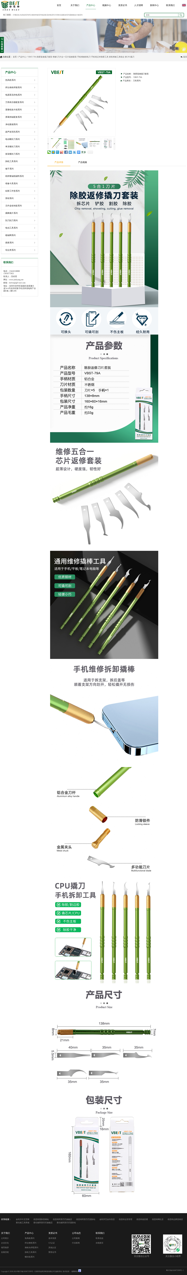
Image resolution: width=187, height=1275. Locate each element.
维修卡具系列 (11, 183)
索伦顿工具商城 (22, 1223)
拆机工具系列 (11, 161)
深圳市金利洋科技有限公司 (45, 1271)
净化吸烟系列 (11, 124)
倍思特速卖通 (142, 1219)
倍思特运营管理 (125, 1219)
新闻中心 (154, 5)
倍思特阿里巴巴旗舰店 (62, 1219)
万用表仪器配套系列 (14, 102)
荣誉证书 (52, 1252)
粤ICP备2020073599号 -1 (26, 1271)
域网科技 (74, 1271)
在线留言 (99, 1243)
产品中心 (90, 5)
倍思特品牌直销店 (175, 1219)
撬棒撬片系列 (11, 213)
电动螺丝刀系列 (12, 139)
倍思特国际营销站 (41, 1219)
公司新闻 (76, 1238)
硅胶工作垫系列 (12, 191)
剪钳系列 (9, 198)
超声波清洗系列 (12, 132)
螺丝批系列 (29, 1257)
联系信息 (99, 1238)
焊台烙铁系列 (30, 1243)
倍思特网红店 (157, 1219)
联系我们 (170, 5)
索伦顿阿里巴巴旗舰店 (43, 1223)
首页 (59, 5)
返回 (185, 57)
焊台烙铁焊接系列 (13, 87)
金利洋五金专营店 (107, 1219)
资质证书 (122, 5)
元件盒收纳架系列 (13, 206)
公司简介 (5, 1238)
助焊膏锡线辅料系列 (14, 176)
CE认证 (51, 1243)
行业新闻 (76, 1243)
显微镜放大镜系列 (13, 110)
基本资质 (52, 1238)
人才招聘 (138, 5)
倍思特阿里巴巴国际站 (85, 1219)
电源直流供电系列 (13, 95)
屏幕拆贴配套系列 (13, 117)
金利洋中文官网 (22, 1219)
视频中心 (106, 5)
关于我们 (75, 5)
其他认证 (52, 1248)
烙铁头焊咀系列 (31, 1248)
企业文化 (5, 1243)
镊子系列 (9, 169)
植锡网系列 (10, 235)
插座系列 (9, 243)
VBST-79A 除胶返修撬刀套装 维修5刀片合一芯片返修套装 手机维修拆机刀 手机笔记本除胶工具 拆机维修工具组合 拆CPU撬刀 (81, 57)
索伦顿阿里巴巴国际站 (66, 1223)
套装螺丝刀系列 (12, 154)
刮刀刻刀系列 (11, 220)
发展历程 (5, 1252)
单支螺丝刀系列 (12, 146)
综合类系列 (10, 250)
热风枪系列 (10, 80)
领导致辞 (5, 1248)
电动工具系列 (11, 228)
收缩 (2, 45)
